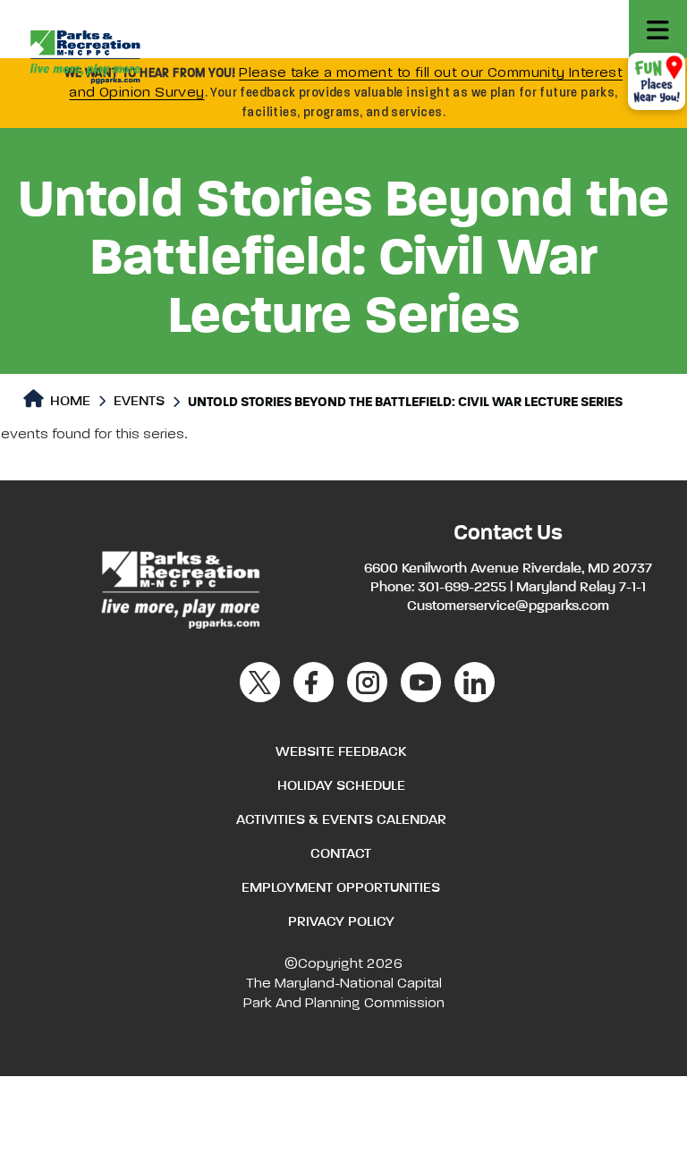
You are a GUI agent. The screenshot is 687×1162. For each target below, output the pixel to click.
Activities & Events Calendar (341, 820)
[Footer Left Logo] (179, 587)
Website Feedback (341, 752)
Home (68, 401)
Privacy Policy (341, 922)
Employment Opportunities (341, 888)
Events (139, 401)
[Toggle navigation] (658, 29)
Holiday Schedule (341, 786)
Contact (340, 854)
